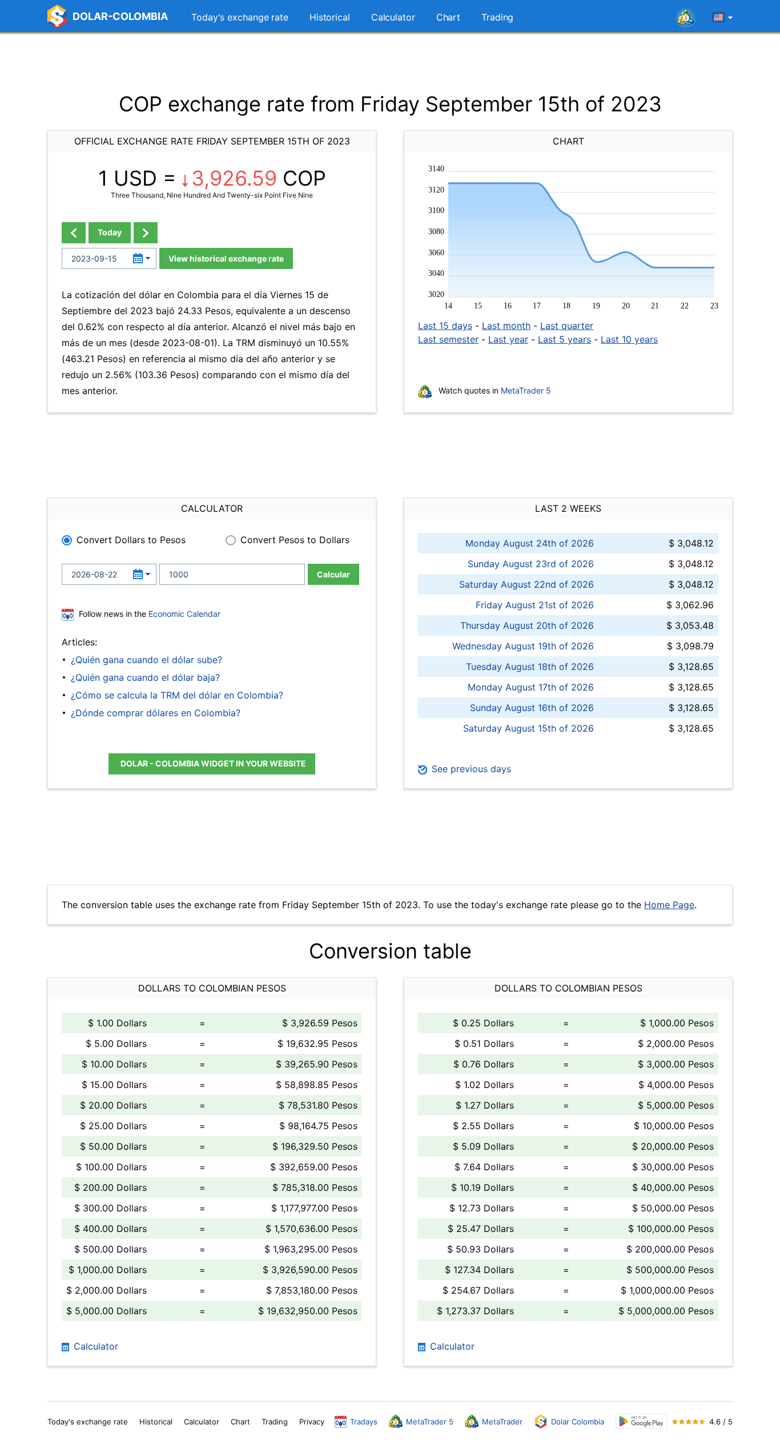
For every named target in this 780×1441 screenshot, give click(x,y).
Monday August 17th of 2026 (531, 687)
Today (110, 232)
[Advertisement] (390, 62)
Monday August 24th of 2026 (529, 543)
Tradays (363, 1421)
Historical (329, 17)
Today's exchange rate (239, 17)
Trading (497, 17)
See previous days (470, 768)
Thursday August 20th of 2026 (527, 625)
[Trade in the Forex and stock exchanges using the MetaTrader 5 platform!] (686, 18)
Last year (508, 339)
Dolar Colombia (577, 1421)
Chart (448, 17)
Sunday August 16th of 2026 (532, 707)
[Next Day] (146, 232)
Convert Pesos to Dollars (294, 539)
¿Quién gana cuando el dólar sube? (146, 659)
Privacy (311, 1421)
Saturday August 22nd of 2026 (526, 584)
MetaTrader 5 (526, 390)
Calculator (393, 17)
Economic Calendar (184, 614)
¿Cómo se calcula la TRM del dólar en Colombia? (177, 695)
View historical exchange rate (226, 258)
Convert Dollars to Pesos (131, 539)
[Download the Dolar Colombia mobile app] (641, 1421)
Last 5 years (564, 339)
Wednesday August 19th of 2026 (523, 646)
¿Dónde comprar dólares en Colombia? (155, 713)
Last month (506, 325)
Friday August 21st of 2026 (535, 605)
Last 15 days (445, 325)
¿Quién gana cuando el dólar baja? (145, 677)
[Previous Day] (74, 232)
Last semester (448, 339)
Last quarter (566, 325)
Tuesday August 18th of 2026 (530, 666)
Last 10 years (629, 339)
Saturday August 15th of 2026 (528, 728)
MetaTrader (502, 1421)
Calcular (333, 574)
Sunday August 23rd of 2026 (531, 563)
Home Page (669, 904)
